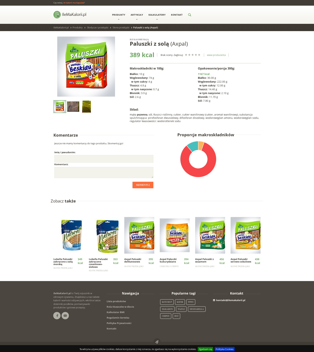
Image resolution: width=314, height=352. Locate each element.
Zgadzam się (205, 349)
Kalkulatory (157, 14)
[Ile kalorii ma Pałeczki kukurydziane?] (177, 235)
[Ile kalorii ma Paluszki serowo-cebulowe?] (248, 235)
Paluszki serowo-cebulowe (241, 260)
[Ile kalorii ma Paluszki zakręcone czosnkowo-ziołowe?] (106, 235)
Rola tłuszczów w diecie (120, 306)
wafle (181, 309)
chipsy (166, 316)
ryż (176, 316)
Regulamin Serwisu (118, 317)
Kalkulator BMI (115, 312)
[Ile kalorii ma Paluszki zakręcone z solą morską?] (70, 235)
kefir (180, 302)
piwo (191, 302)
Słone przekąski (121, 27)
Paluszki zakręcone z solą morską (63, 261)
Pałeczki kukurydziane (168, 260)
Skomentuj (143, 184)
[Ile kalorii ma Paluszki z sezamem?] (212, 235)
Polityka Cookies (225, 349)
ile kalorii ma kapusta (73, 2)
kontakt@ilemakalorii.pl (230, 300)
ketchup (167, 302)
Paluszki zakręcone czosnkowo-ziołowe (98, 263)
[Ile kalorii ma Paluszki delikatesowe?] (141, 235)
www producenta (216, 55)
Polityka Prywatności (119, 323)
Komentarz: (61, 164)
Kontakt (177, 14)
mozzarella (197, 309)
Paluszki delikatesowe (132, 260)
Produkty (118, 14)
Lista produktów (116, 301)
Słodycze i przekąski (97, 27)
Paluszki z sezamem (204, 260)
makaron (167, 309)
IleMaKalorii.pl (61, 27)
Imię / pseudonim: (65, 152)
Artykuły (137, 14)
